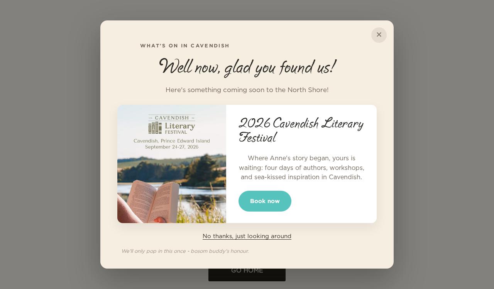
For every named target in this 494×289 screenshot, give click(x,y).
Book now (265, 201)
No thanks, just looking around (247, 236)
